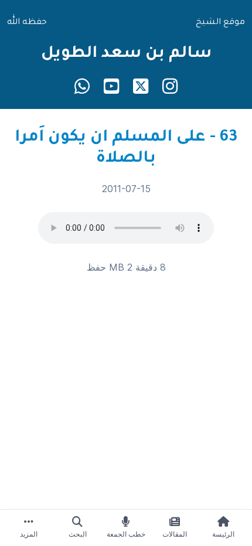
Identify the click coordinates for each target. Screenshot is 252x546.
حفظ (96, 267)
